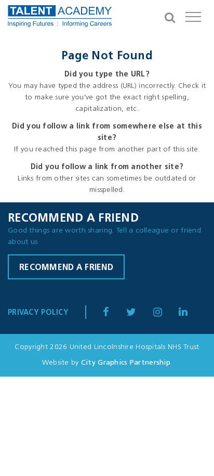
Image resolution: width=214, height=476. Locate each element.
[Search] (170, 15)
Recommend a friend (66, 268)
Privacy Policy (38, 313)
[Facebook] (113, 313)
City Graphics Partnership (125, 363)
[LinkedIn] (165, 313)
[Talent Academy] (60, 18)
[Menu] (193, 15)
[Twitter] (138, 313)
